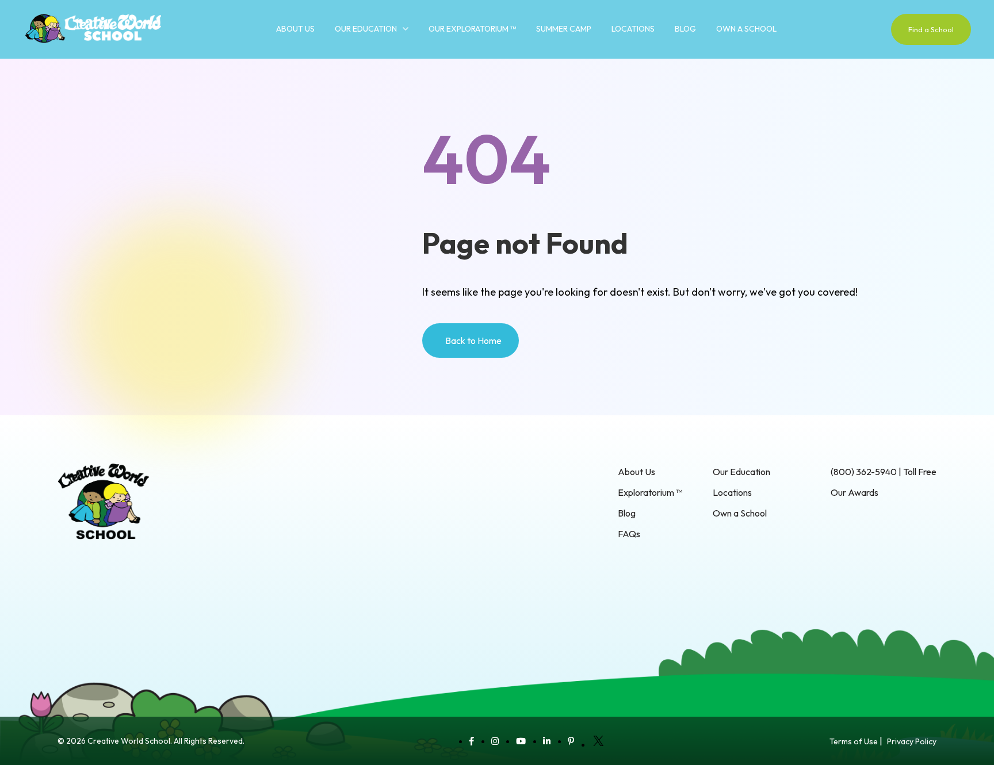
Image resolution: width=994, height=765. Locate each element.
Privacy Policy (911, 741)
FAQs (629, 534)
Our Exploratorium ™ (472, 29)
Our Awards (854, 492)
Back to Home (473, 340)
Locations (633, 29)
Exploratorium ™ (650, 492)
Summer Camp (563, 29)
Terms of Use (853, 741)
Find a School (931, 29)
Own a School (746, 29)
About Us (295, 29)
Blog (685, 29)
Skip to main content (40, 63)
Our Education (366, 29)
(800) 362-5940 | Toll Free (883, 471)
